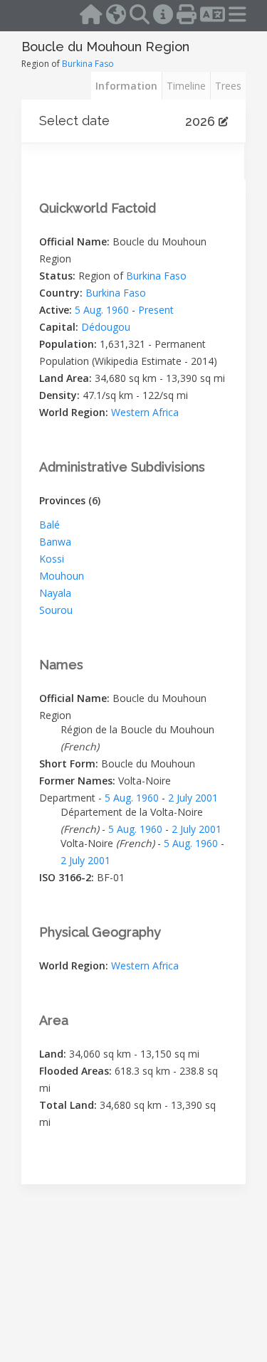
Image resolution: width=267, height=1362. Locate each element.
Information (126, 85)
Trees (228, 85)
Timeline (186, 85)
